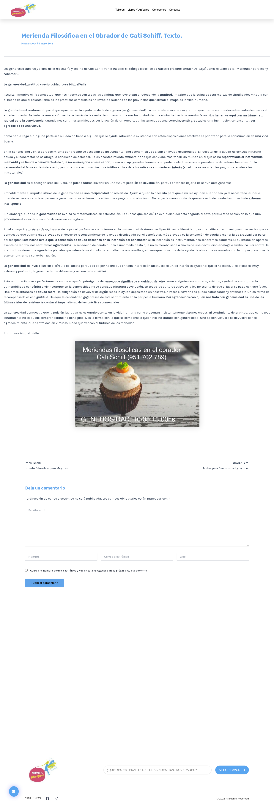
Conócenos (159, 9)
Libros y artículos (138, 9)
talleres (120, 9)
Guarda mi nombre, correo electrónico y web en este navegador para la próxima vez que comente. (88, 570)
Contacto (174, 9)
